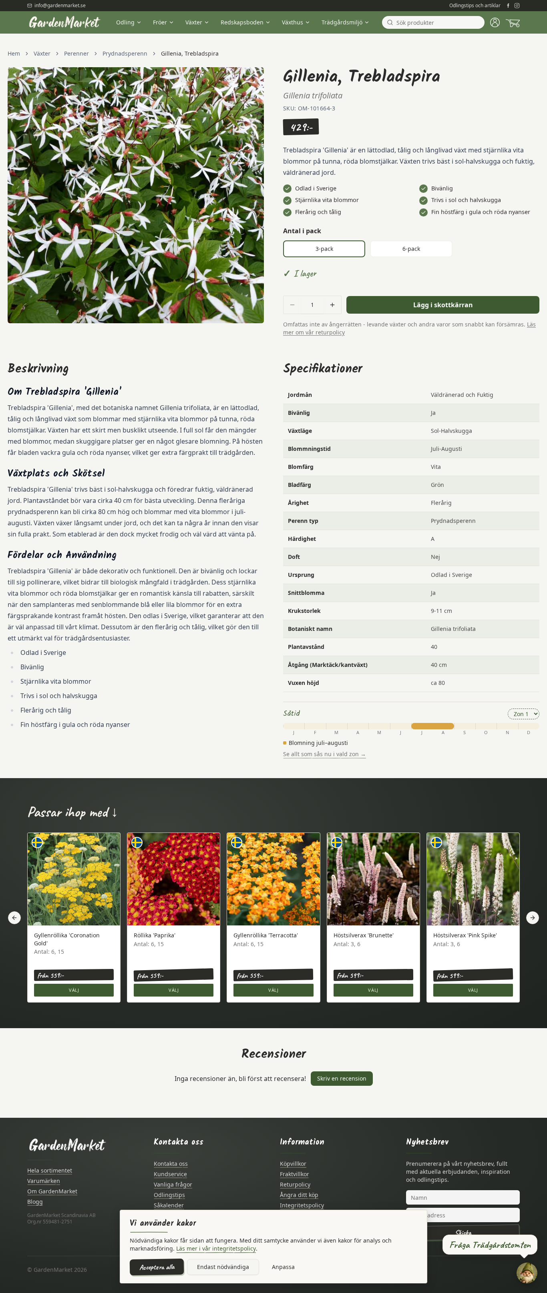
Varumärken (43, 1181)
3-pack (324, 248)
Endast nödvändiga (223, 1267)
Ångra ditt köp (299, 1195)
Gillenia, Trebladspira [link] (190, 53)
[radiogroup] (411, 248)
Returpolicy (295, 1184)
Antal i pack (302, 230)
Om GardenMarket (52, 1191)
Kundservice (170, 1174)
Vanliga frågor (173, 1184)
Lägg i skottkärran (443, 304)
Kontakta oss (171, 1163)
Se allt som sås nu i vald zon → (324, 754)
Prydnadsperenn (125, 53)
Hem (14, 53)
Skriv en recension (341, 1078)
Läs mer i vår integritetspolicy (216, 1248)
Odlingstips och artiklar (475, 5)
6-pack (411, 248)
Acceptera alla (156, 1267)
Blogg (35, 1201)
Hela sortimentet (49, 1170)
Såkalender (169, 1205)
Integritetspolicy (302, 1205)
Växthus (292, 22)
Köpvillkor (293, 1163)
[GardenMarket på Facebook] (508, 5)
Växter (193, 22)
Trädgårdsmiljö (342, 22)
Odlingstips (169, 1195)
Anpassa (283, 1267)
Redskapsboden (242, 22)
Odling (125, 22)
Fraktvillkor (294, 1174)
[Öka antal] (332, 305)
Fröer (160, 22)
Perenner (76, 53)
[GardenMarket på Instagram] (517, 5)
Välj (74, 990)
